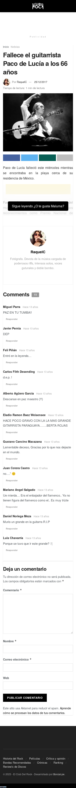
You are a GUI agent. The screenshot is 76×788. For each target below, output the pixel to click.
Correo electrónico (17, 659)
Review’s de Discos (14, 766)
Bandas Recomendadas (17, 762)
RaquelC (22, 82)
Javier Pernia (12, 328)
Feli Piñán (10, 350)
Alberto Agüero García (18, 393)
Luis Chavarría (13, 538)
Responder (12, 319)
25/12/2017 (40, 82)
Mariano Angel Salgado (19, 490)
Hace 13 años (30, 307)
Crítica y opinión (55, 758)
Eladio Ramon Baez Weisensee (24, 415)
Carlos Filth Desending (19, 372)
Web (6, 678)
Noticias (15, 46)
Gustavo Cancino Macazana (22, 441)
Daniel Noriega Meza (17, 516)
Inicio (6, 46)
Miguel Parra (11, 307)
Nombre (10, 641)
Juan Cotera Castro (16, 468)
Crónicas (42, 762)
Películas (34, 758)
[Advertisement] (38, 21)
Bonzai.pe (58, 774)
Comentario (12, 590)
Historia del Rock (13, 758)
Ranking (58, 762)
